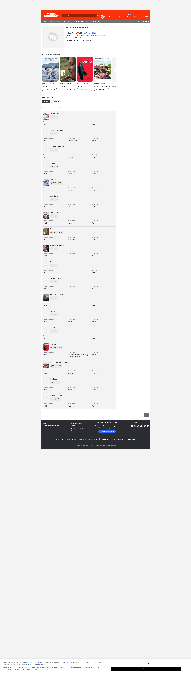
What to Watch (66, 21)
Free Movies (57, 21)
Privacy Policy (68, 662)
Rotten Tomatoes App (93, 21)
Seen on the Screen (79, 21)
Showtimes (144, 16)
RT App (127, 16)
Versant (18, 662)
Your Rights (29, 664)
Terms (40, 662)
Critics (133, 12)
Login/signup (143, 12)
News (135, 16)
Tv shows (118, 16)
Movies (109, 16)
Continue (146, 669)
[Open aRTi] (102, 16)
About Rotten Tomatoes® (119, 12)
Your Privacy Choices (90, 439)
